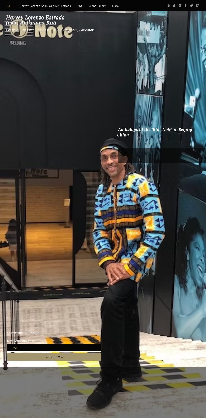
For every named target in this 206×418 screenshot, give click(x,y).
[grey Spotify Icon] (180, 5)
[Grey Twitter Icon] (191, 5)
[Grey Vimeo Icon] (197, 5)
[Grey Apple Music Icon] (174, 5)
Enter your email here (21, 340)
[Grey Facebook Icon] (185, 5)
